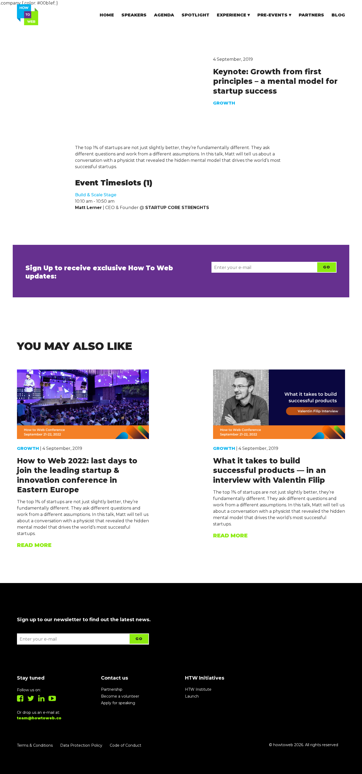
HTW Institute (198, 689)
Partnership (111, 689)
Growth (224, 103)
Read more (34, 545)
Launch (192, 696)
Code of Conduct (125, 745)
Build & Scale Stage (95, 194)
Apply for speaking (118, 703)
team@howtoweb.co (39, 718)
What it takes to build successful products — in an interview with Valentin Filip (269, 470)
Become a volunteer (120, 696)
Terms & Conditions (35, 745)
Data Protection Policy (81, 745)
